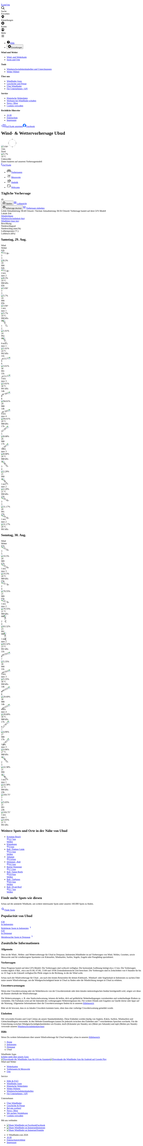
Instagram (40, 1127)
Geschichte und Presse (17, 83)
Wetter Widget (13, 71)
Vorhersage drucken (14, 208)
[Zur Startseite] (1, 2)
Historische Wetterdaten (17, 98)
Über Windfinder (14, 86)
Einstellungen (16, 47)
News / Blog (12, 103)
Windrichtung (7, 216)
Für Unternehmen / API (17, 88)
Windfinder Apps (14, 81)
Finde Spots (9, 910)
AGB (9, 115)
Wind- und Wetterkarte (17, 57)
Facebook (30, 126)
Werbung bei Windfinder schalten (21, 101)
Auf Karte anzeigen (14, 126)
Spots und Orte (13, 59)
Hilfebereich (88, 1003)
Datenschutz (12, 118)
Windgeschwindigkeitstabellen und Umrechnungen (29, 69)
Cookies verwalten (15, 106)
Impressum (11, 120)
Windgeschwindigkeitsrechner (31, 1026)
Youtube (40, 1130)
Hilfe (12, 43)
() (13, 218)
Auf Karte (6, 165)
